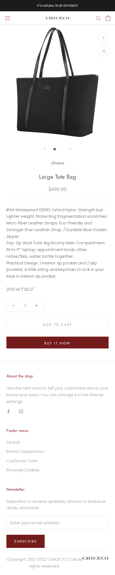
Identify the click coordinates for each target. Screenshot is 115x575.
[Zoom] (103, 37)
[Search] (98, 18)
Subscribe (25, 541)
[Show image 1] (54, 149)
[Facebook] (8, 411)
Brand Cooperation (25, 451)
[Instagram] (21, 411)
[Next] (70, 149)
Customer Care (21, 461)
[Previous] (44, 149)
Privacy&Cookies (22, 470)
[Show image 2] (60, 149)
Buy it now (57, 343)
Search (13, 442)
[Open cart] (108, 18)
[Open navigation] (7, 18)
